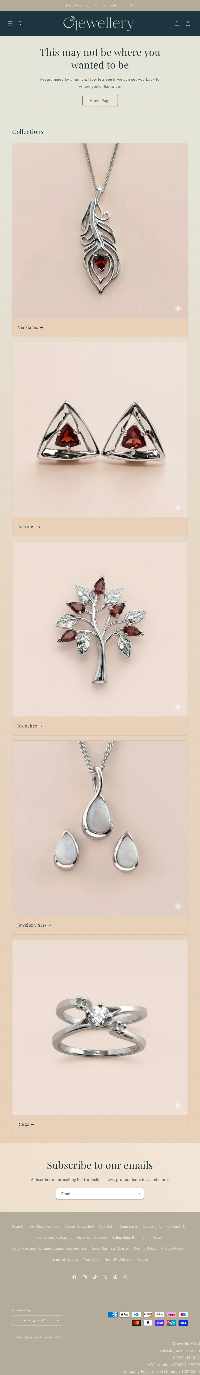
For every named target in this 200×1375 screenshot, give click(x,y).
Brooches (27, 726)
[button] (10, 23)
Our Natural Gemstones (118, 1226)
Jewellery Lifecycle (91, 1237)
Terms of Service (64, 1259)
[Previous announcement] (9, 5)
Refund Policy (145, 1248)
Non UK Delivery (118, 1259)
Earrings (26, 526)
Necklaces (27, 327)
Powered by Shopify (53, 1337)
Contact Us (176, 1226)
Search (17, 1226)
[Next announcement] (190, 5)
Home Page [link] (100, 100)
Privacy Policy (172, 1248)
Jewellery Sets (31, 925)
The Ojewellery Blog (44, 1226)
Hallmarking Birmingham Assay (136, 1237)
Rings (23, 1124)
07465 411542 (186, 1357)
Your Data (91, 1259)
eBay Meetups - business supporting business (49, 1248)
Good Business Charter (110, 1248)
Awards (143, 1259)
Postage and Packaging (53, 1237)
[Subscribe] (138, 1193)
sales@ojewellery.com (180, 1350)
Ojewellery (31, 1337)
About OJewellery (79, 1226)
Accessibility (153, 1226)
